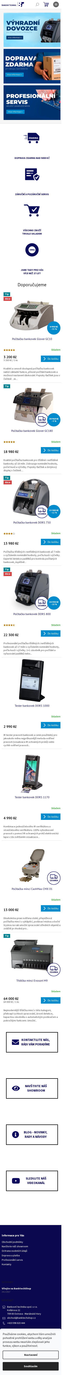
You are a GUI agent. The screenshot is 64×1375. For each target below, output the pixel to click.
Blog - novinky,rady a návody (35, 1134)
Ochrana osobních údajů (14, 1251)
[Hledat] (37, 4)
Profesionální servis (12, 1260)
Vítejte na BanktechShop (16, 1288)
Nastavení (30, 1355)
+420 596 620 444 (16, 1323)
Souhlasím (31, 1366)
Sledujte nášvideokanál (36, 1180)
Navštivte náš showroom (15, 1246)
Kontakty (6, 1264)
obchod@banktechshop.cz (21, 1318)
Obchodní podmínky (12, 1242)
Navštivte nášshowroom (36, 1088)
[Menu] (56, 4)
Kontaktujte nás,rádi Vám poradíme (35, 1042)
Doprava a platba (11, 1255)
